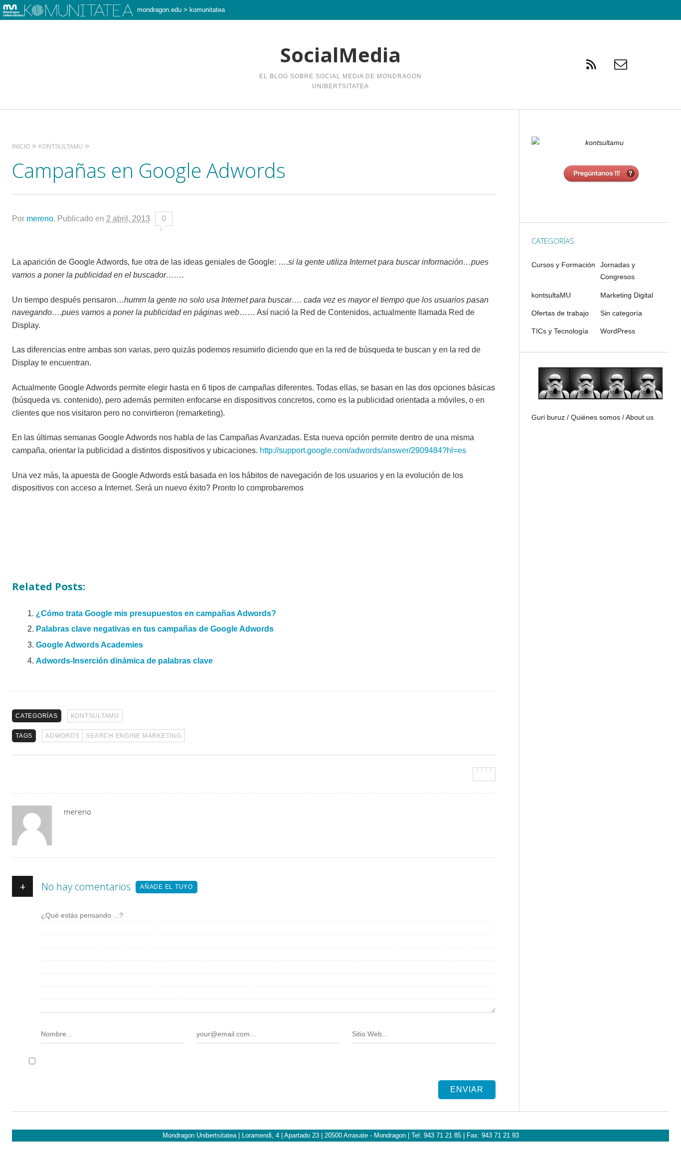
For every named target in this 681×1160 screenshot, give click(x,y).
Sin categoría (621, 313)
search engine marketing (133, 735)
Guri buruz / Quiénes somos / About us (592, 417)
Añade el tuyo (166, 886)
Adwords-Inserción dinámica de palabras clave (124, 661)
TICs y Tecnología (559, 331)
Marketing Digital (626, 295)
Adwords (62, 735)
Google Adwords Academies (89, 645)
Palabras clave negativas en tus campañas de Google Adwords (155, 629)
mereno (39, 218)
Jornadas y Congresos (617, 271)
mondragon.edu (159, 9)
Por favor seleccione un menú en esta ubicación (340, 122)
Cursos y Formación (563, 265)
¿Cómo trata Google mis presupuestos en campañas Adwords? (156, 613)
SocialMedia (340, 55)
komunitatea (207, 9)
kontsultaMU (95, 715)
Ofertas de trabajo (560, 313)
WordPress (617, 331)
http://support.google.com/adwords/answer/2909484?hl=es (363, 450)
